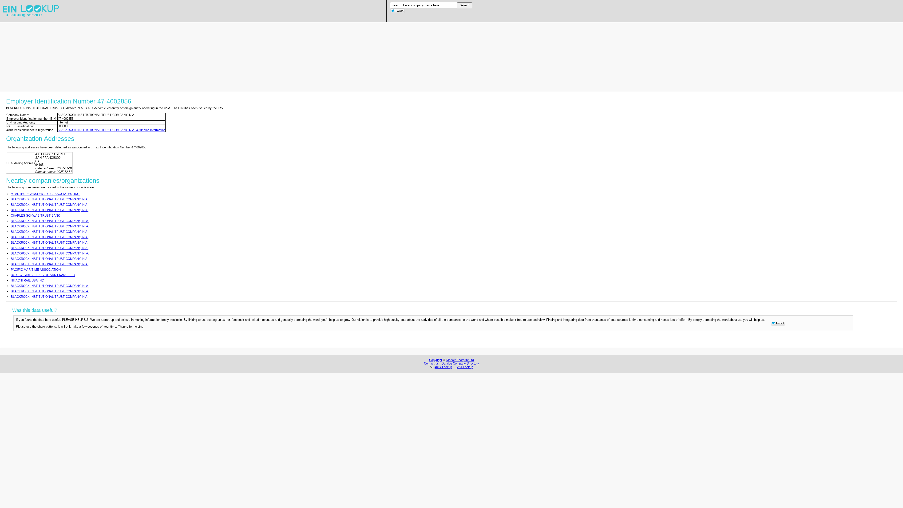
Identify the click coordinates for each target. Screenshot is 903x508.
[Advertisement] (141, 55)
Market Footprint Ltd (460, 360)
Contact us (431, 363)
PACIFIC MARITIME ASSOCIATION (36, 269)
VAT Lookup (465, 367)
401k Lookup (443, 367)
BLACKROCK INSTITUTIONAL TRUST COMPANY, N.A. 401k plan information (111, 130)
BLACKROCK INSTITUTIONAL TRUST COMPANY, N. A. (50, 221)
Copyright (435, 360)
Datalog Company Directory (460, 363)
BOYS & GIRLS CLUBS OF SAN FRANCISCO (43, 275)
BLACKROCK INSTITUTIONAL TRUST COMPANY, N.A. (49, 199)
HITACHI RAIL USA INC (27, 280)
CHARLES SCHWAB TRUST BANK (35, 215)
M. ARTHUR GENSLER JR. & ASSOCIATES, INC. (45, 194)
